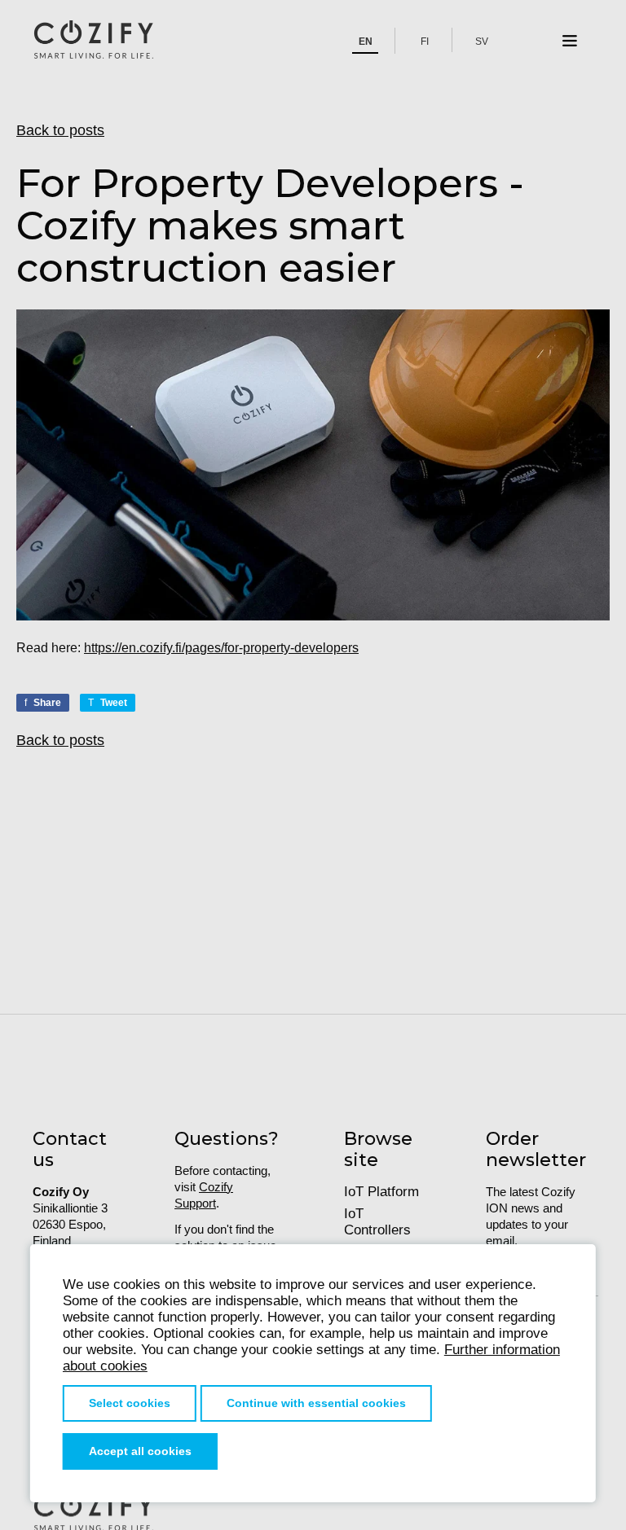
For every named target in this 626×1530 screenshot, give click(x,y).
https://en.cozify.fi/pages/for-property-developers (221, 648)
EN (366, 41)
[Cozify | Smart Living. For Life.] (94, 40)
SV (481, 41)
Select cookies (129, 1403)
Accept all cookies (140, 1451)
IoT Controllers (377, 1222)
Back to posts (60, 130)
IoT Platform (381, 1191)
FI (425, 41)
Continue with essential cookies (316, 1403)
